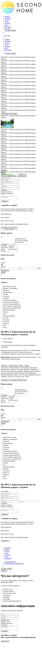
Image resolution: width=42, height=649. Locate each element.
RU (6, 28)
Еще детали (5, 270)
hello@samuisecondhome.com (14, 563)
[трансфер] (7, 190)
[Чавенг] (4, 249)
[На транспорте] (21, 242)
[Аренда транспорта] (9, 623)
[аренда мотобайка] (7, 192)
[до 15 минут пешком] (21, 240)
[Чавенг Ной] (4, 248)
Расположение (13, 366)
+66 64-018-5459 (10, 562)
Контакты (8, 27)
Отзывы (7, 23)
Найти (3, 272)
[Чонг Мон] (4, 246)
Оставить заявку (10, 53)
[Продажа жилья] (9, 622)
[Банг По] (4, 251)
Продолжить (5, 541)
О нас (6, 21)
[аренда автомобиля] (7, 193)
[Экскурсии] (9, 625)
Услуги (7, 20)
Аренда (7, 16)
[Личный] (13, 246)
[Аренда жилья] (9, 620)
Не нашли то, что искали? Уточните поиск (9, 228)
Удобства (4, 366)
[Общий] (13, 248)
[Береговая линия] (21, 239)
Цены (21, 366)
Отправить (5, 201)
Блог (6, 25)
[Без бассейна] (13, 249)
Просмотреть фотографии (9, 114)
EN (9, 28)
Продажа (8, 18)
